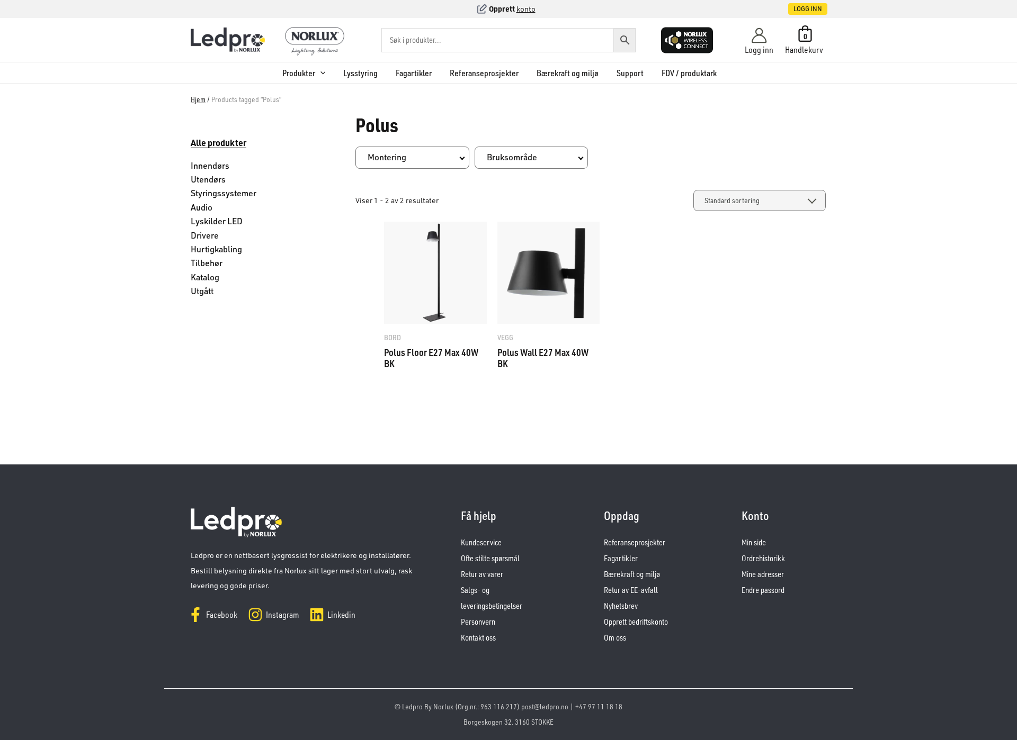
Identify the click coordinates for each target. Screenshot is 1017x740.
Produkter (298, 73)
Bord (392, 337)
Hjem (198, 99)
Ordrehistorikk (763, 558)
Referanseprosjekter (484, 73)
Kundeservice (481, 542)
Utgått (202, 291)
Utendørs (208, 179)
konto (526, 8)
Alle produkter (218, 142)
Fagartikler (414, 73)
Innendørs (210, 165)
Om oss (615, 638)
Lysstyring (360, 73)
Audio (201, 207)
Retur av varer (482, 574)
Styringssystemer (223, 193)
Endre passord (763, 590)
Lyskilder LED (217, 221)
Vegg (505, 337)
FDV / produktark (689, 73)
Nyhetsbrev (621, 606)
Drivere (205, 235)
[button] (796, 9)
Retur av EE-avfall (631, 590)
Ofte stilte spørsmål (490, 558)
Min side (754, 542)
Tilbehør (206, 263)
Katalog (205, 277)
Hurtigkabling (216, 249)
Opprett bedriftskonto (636, 622)
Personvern (478, 622)
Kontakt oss (478, 638)
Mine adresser (763, 574)
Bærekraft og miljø (568, 73)
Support (630, 73)
